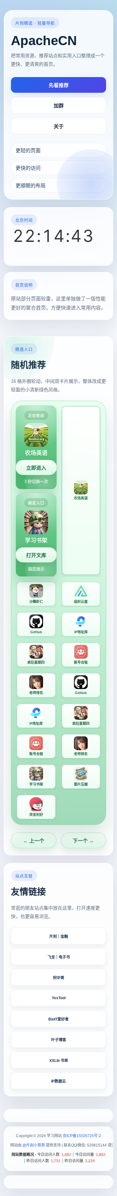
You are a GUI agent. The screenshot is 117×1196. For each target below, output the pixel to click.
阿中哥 (58, 978)
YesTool (59, 998)
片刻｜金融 (58, 936)
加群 (59, 105)
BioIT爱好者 (58, 1019)
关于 (59, 126)
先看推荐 (59, 85)
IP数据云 (58, 1081)
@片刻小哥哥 (33, 1145)
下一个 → (83, 840)
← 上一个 (33, 840)
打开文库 (36, 555)
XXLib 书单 (58, 1060)
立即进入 (36, 467)
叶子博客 (58, 1040)
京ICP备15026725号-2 (82, 1136)
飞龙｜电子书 (58, 957)
